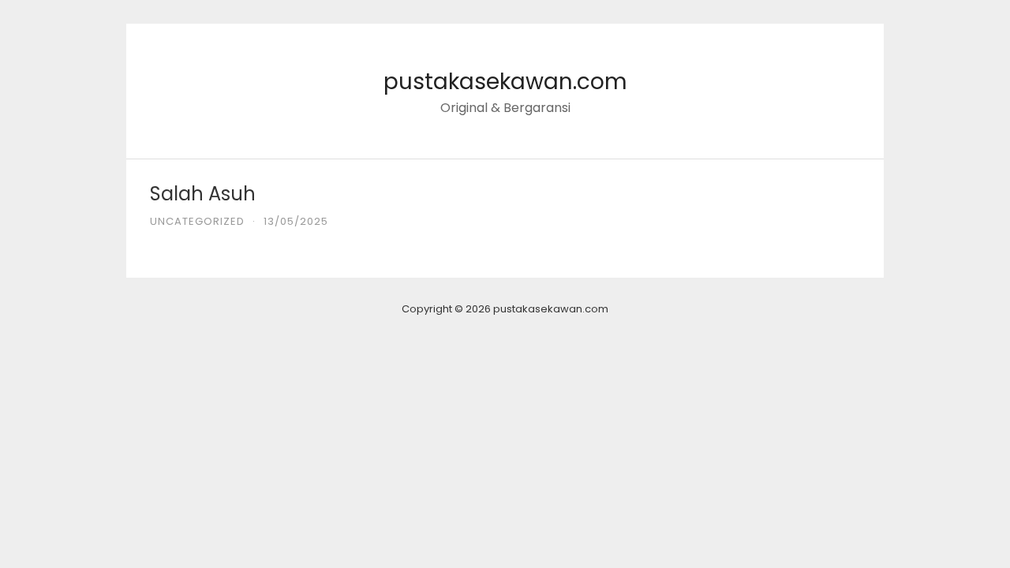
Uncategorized (197, 221)
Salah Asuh (203, 194)
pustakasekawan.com (505, 81)
